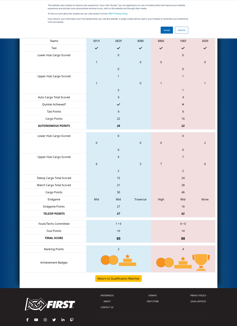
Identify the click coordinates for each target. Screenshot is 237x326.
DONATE (153, 295)
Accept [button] (167, 30)
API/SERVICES (107, 295)
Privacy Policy (117, 13)
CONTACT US (107, 307)
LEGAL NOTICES (198, 301)
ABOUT (107, 301)
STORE (153, 301)
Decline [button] (181, 30)
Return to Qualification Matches (118, 278)
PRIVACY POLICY (198, 295)
